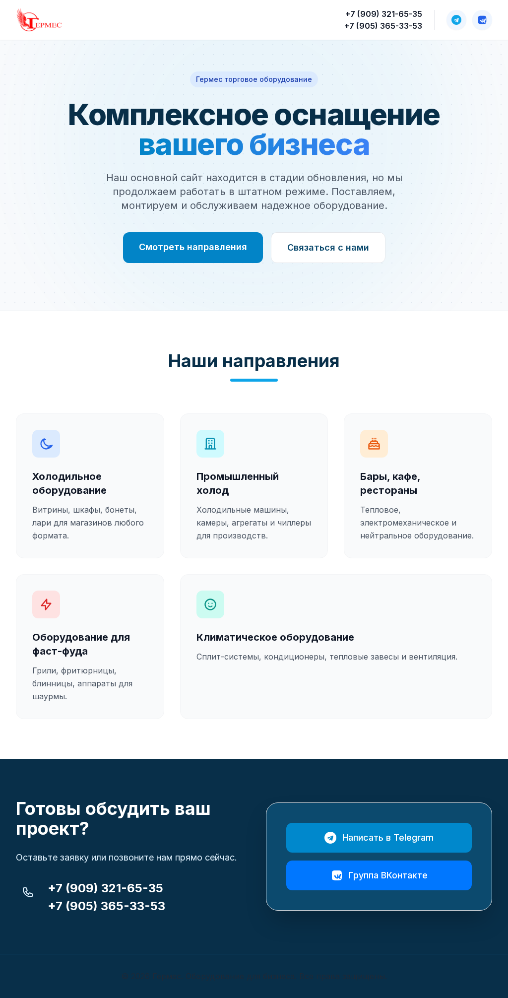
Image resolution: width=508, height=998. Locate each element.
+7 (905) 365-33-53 (383, 26)
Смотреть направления (193, 247)
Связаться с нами (328, 247)
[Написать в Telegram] (456, 20)
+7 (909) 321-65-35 (383, 14)
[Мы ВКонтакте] (482, 20)
